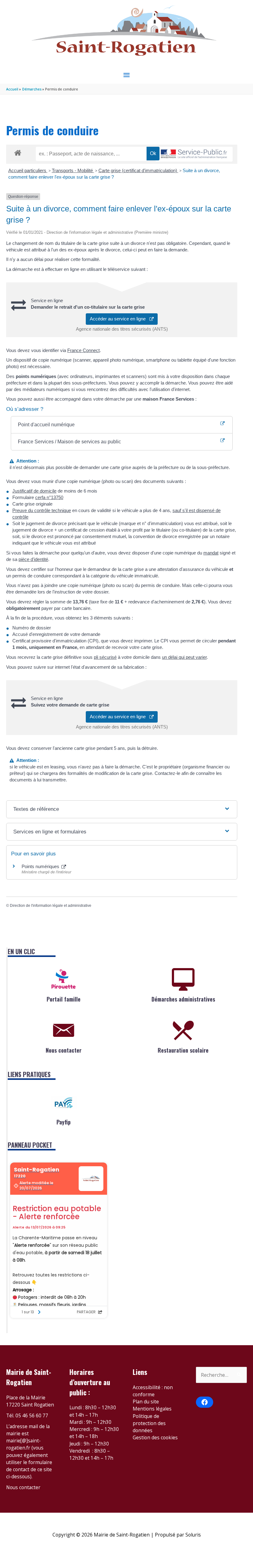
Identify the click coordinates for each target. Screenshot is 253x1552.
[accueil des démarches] (18, 152)
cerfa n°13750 (49, 497)
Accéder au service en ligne (119, 318)
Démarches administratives (183, 999)
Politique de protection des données (149, 1423)
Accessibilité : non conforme (153, 1391)
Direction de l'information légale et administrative (50, 905)
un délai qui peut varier (184, 657)
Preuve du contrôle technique (41, 510)
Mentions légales (152, 1408)
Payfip (63, 1122)
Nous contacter (63, 1050)
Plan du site (146, 1401)
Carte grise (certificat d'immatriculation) (138, 170)
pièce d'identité (33, 559)
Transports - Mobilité (73, 170)
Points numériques (41, 866)
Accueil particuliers (28, 170)
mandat (210, 552)
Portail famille (64, 999)
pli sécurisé (105, 657)
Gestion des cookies (155, 1437)
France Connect (83, 350)
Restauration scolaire (183, 1050)
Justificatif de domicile (34, 490)
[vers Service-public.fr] (194, 154)
